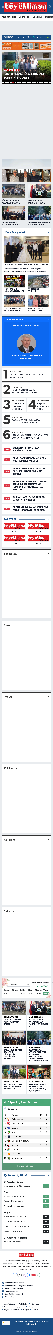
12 (30, 82)
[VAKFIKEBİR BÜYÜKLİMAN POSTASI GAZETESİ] (25, 7)
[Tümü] (48, 519)
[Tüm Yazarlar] (48, 319)
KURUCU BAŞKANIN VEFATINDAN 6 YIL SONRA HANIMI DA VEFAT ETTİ (30, 436)
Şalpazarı (10, 911)
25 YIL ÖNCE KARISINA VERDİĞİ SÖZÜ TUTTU (18, 407)
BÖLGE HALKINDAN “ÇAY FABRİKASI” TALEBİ (12, 1022)
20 (50, 82)
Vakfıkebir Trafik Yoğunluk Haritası (19, 1286)
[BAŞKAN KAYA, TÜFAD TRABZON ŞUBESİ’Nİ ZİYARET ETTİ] (14, 1072)
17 (42, 82)
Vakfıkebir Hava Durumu (15, 1283)
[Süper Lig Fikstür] (48, 1175)
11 (28, 82)
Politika (16, 1310)
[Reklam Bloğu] (26, 46)
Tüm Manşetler (11, 1291)
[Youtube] (33, 1275)
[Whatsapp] (38, 1275)
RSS (7, 1323)
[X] (19, 1275)
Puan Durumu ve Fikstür (15, 1288)
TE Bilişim (33, 1331)
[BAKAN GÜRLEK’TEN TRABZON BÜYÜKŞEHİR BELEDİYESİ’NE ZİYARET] (14, 1038)
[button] (49, 175)
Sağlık (6, 1310)
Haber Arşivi (10, 1297)
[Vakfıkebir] (48, 768)
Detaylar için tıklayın (26, 1166)
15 (37, 82)
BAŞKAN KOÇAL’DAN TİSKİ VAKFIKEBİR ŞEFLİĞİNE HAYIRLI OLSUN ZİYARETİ (43, 407)
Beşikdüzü (10, 553)
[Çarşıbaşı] (48, 840)
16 (40, 82)
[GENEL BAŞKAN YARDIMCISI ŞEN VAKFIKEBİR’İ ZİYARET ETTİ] (39, 1008)
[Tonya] (48, 697)
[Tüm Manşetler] (48, 232)
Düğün (26, 1310)
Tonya (8, 696)
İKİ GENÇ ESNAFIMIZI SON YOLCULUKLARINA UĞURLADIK (26, 391)
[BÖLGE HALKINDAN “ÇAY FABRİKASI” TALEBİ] (14, 1008)
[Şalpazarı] (48, 911)
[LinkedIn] (29, 1275)
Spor (7, 625)
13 (33, 82)
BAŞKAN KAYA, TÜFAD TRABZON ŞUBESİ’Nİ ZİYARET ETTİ (13, 1087)
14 (35, 82)
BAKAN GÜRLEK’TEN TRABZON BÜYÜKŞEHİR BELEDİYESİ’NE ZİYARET (29, 471)
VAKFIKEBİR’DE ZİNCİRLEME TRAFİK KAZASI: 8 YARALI (26, 376)
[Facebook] (15, 1275)
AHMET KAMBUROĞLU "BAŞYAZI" (26, 356)
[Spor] (48, 625)
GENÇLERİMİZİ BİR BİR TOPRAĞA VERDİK (26, 327)
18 (45, 82)
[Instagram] (24, 1275)
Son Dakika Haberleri (14, 1294)
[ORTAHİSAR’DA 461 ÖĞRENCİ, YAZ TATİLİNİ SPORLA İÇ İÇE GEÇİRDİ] (39, 1072)
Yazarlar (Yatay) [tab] (15, 319)
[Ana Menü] (3, 7)
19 (47, 82)
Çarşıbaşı (37, 17)
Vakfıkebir (24, 17)
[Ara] (50, 7)
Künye (35, 1310)
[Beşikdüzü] (48, 554)
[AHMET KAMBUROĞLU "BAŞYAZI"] (26, 343)
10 (25, 82)
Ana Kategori (9, 17)
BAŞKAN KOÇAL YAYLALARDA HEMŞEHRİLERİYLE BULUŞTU (26, 421)
